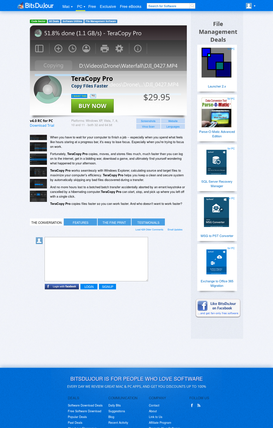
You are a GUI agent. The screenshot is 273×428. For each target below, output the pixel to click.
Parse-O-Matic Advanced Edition (217, 133)
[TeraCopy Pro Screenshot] (38, 137)
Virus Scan (148, 126)
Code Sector (38, 21)
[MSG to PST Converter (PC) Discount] (216, 210)
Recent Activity (118, 422)
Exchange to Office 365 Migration (217, 283)
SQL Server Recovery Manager (216, 183)
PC (79, 6)
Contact (154, 405)
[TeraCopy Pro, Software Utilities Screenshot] (38, 172)
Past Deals (75, 422)
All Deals (54, 21)
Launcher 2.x (217, 86)
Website (173, 121)
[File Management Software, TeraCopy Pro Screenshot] (38, 184)
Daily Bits (114, 405)
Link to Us (155, 417)
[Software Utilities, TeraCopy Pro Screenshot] (38, 196)
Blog (111, 417)
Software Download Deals (85, 405)
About (153, 411)
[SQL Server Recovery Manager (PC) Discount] (216, 160)
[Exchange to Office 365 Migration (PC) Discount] (216, 260)
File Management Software (101, 21)
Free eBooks (130, 6)
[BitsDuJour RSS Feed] (199, 405)
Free (92, 6)
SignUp (107, 286)
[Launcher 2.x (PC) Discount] (216, 61)
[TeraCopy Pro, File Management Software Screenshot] (38, 159)
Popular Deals (77, 417)
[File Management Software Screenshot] (38, 146)
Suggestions (116, 411)
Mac (66, 6)
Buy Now (92, 106)
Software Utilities (72, 21)
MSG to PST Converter (217, 235)
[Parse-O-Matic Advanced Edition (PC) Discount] (216, 110)
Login (89, 286)
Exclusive (108, 6)
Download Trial (42, 125)
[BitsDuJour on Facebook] (192, 405)
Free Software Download (84, 411)
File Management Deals (218, 31)
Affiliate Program (160, 422)
